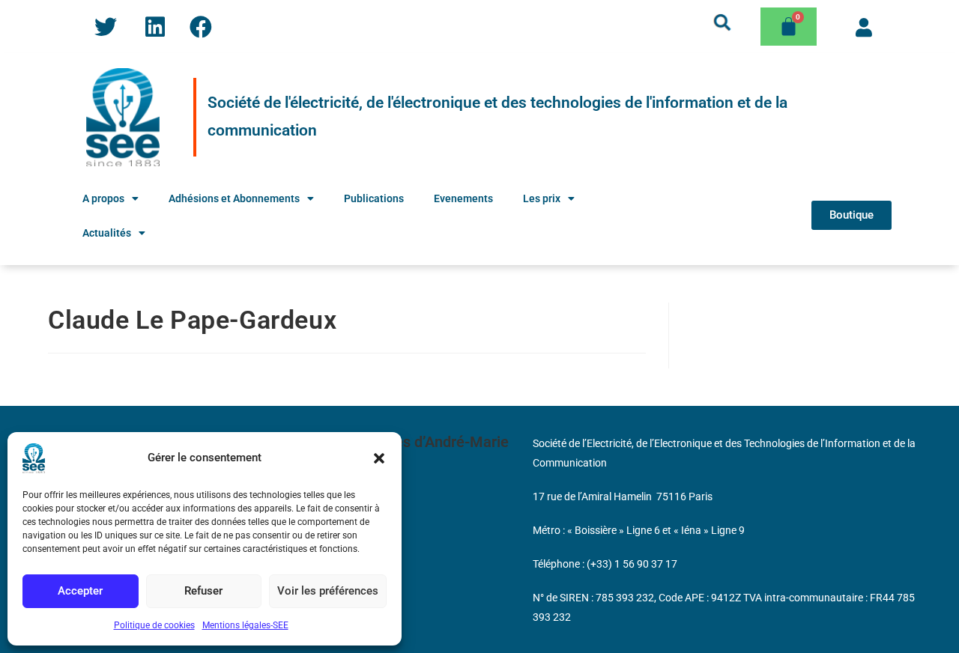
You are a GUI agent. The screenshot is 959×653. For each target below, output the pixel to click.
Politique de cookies (154, 625)
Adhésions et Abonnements (234, 198)
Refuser (203, 591)
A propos (103, 198)
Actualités (106, 233)
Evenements (463, 198)
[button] (379, 458)
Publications (374, 198)
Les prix (541, 198)
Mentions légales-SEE (245, 625)
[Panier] (788, 26)
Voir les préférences (327, 591)
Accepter (80, 591)
